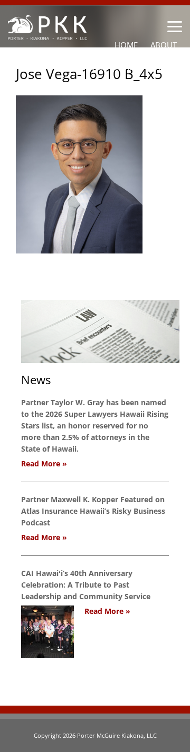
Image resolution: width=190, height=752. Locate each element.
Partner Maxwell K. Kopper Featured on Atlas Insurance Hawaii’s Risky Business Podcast (93, 511)
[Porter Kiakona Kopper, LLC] (47, 34)
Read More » (44, 463)
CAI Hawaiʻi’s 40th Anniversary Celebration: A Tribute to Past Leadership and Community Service (85, 584)
